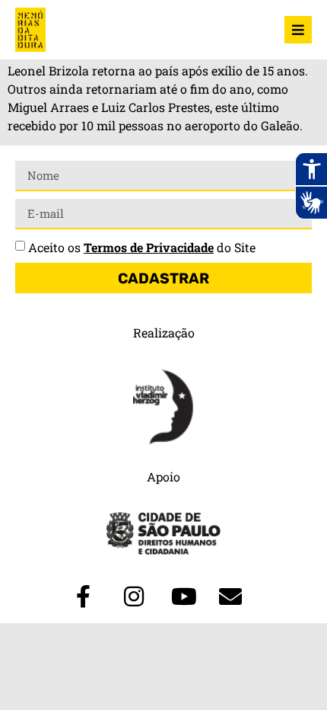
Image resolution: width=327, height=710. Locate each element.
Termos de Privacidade (149, 247)
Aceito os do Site (142, 247)
